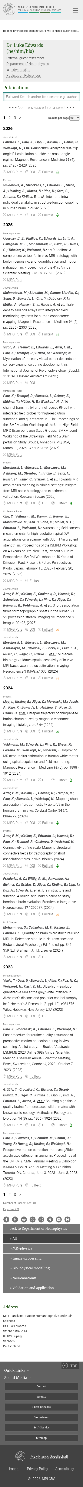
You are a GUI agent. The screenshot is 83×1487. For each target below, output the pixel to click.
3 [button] (15, 118)
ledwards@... (20, 70)
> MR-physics (21, 1248)
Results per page (58, 117)
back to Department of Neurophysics (38, 1229)
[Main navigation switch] (75, 10)
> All (13, 1239)
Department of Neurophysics (27, 64)
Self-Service (42, 1427)
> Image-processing (26, 1258)
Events (41, 1396)
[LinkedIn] (15, 1219)
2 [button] (10, 118)
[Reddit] (24, 1219)
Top (73, 1366)
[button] (41, 108)
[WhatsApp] (41, 1219)
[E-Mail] (59, 1219)
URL (45, 503)
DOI (32, 172)
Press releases (41, 1406)
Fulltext (47, 172)
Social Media (16, 1378)
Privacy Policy (37, 1469)
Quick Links (15, 1370)
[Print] (67, 1219)
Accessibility (64, 1469)
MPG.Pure (14, 172)
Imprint (14, 1469)
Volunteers (41, 1417)
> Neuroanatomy (23, 1278)
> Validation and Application (32, 1288)
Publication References (23, 75)
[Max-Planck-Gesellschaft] (23, 1456)
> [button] (20, 118)
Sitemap (41, 1438)
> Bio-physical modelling (30, 1268)
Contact (41, 1386)
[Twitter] (32, 1219)
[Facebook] (6, 1219)
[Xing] (50, 1219)
